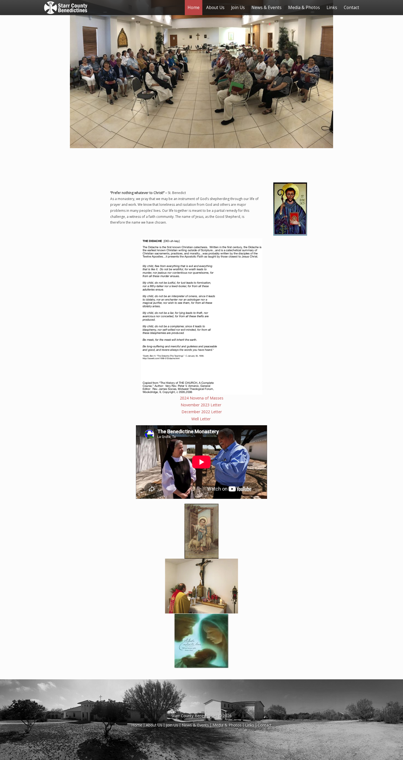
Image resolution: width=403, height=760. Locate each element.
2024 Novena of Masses (201, 398)
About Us (215, 7)
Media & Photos (304, 7)
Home (194, 7)
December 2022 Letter (201, 411)
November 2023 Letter (201, 404)
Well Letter (201, 418)
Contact (351, 7)
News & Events (266, 7)
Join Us (238, 7)
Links (332, 7)
